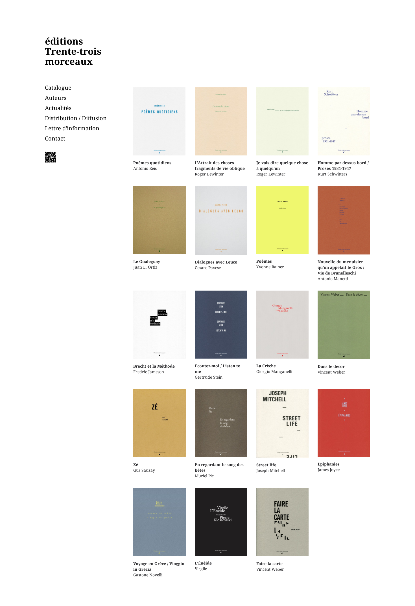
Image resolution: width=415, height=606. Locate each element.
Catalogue (58, 87)
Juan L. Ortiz (146, 264)
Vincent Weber (331, 369)
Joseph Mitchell (270, 467)
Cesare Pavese (216, 264)
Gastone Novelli (158, 569)
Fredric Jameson (154, 368)
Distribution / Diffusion (76, 118)
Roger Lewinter (220, 168)
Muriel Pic (219, 470)
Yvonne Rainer (270, 263)
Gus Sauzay (144, 467)
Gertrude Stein (218, 371)
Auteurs (55, 98)
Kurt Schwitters (343, 168)
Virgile (203, 565)
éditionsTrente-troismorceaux (73, 51)
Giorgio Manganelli (274, 368)
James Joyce (329, 466)
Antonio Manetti (341, 270)
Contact (55, 138)
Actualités (58, 108)
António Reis (152, 165)
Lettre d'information (72, 128)
